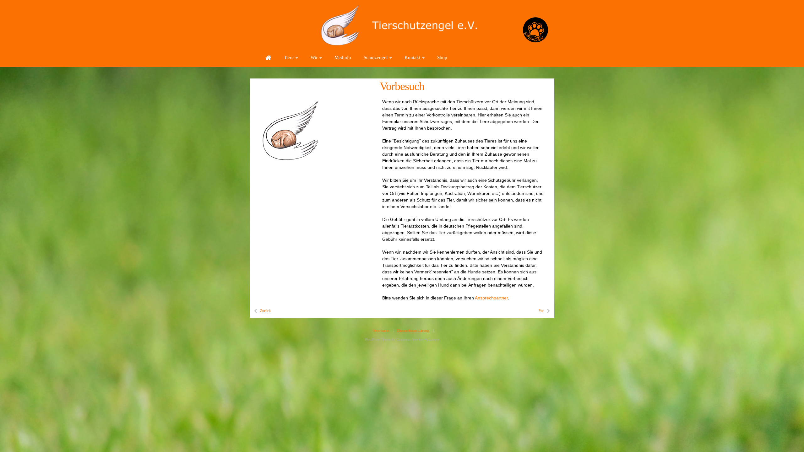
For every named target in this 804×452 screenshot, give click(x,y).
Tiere (289, 57)
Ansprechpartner (491, 297)
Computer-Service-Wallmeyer (417, 339)
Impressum (381, 330)
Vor (541, 311)
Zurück (265, 311)
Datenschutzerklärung (413, 330)
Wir (315, 57)
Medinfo (342, 57)
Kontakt (413, 57)
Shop (442, 57)
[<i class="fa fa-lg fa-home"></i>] (268, 57)
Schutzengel (376, 57)
